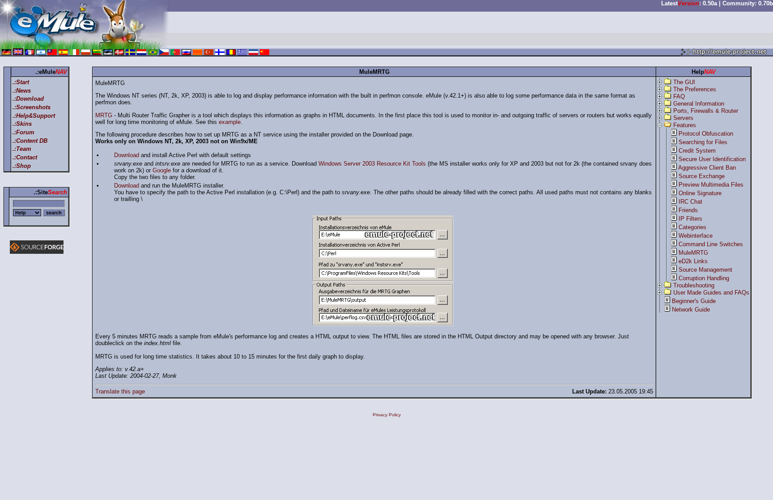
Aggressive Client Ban (707, 167)
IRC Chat (690, 201)
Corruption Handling (704, 278)
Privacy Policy (387, 414)
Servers (683, 118)
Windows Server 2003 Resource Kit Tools (372, 163)
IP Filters (690, 218)
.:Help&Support (34, 115)
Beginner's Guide (694, 301)
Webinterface (696, 235)
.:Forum (23, 132)
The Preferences (694, 89)
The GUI (684, 82)
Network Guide (691, 309)
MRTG (103, 115)
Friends (688, 210)
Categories (692, 227)
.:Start (21, 82)
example (230, 122)
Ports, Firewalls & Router (705, 110)
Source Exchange (702, 176)
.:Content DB (30, 140)
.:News (22, 90)
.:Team (22, 148)
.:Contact (25, 157)
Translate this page (120, 391)
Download (126, 155)
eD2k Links (693, 261)
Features (684, 125)
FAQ (679, 96)
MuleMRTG (693, 252)
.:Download (28, 98)
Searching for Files (703, 142)
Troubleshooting (693, 285)
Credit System (697, 150)
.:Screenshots (32, 107)
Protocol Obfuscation (706, 133)
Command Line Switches (711, 244)
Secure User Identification (712, 159)
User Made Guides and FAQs (711, 292)
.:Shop (22, 165)
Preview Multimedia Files (711, 184)
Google (162, 170)
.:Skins (22, 123)
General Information (698, 103)
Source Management (705, 269)
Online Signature (700, 193)
